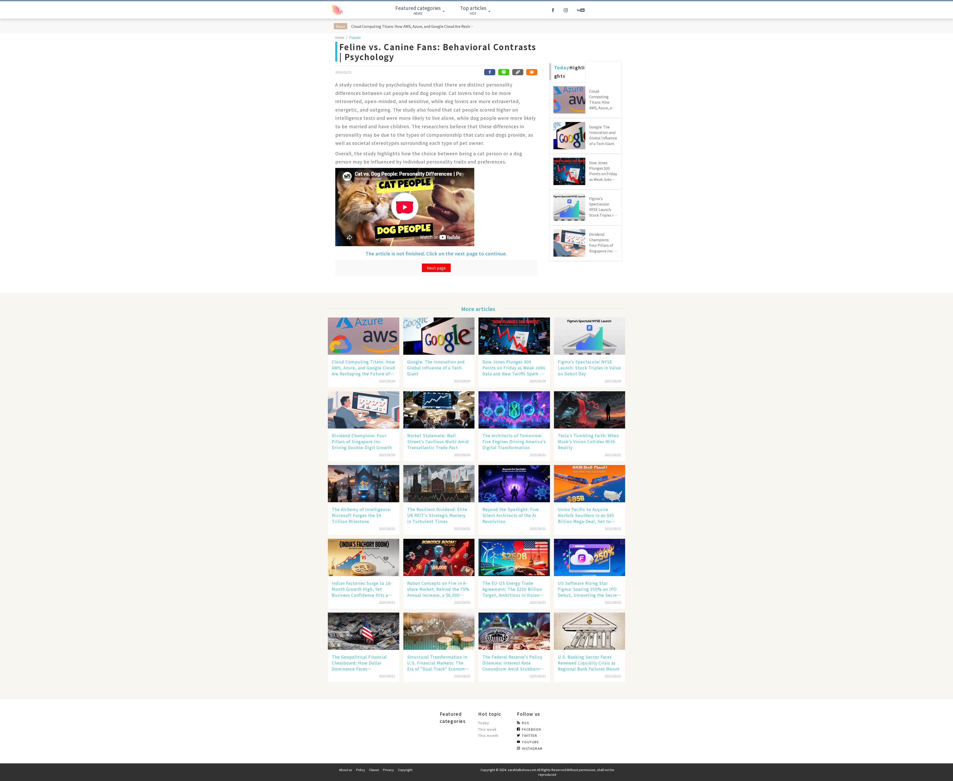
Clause (374, 769)
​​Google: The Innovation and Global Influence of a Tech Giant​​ (436, 368)
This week (487, 729)
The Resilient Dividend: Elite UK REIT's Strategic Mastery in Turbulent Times (437, 515)
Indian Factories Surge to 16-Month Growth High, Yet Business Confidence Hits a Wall (362, 589)
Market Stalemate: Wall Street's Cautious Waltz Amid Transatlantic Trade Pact (438, 441)
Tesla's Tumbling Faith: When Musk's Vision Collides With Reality (588, 441)
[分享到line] (504, 72)
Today (483, 722)
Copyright (405, 769)
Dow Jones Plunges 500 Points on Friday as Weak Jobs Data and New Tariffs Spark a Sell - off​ (513, 368)
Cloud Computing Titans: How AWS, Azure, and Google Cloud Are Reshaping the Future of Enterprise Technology (413, 26)
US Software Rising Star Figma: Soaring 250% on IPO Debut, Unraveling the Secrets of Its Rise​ (589, 589)
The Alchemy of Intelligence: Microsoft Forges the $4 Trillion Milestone (361, 515)
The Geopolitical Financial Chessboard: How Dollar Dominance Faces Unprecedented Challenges (360, 663)
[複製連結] (517, 72)
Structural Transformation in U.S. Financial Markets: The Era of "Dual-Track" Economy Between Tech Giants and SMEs (437, 663)
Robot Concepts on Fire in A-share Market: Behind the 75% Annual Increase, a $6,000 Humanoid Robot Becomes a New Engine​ (438, 589)
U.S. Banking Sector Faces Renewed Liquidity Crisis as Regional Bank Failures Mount (589, 663)
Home (339, 37)
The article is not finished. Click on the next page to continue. (436, 253)
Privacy (388, 769)
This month (488, 735)
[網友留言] (531, 72)
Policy (360, 769)
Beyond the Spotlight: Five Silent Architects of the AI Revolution (510, 515)
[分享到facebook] (490, 72)
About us (345, 769)
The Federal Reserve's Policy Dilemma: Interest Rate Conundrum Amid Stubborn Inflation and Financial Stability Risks (512, 663)
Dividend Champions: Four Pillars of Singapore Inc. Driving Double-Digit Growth (362, 441)
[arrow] (348, 10)
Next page (436, 268)
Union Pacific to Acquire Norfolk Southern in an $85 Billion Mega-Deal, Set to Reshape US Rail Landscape (586, 515)
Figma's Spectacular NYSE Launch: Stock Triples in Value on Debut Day (589, 368)
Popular (355, 37)
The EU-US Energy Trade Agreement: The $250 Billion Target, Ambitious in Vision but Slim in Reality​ (512, 589)
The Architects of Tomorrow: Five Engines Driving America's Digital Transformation (514, 441)
